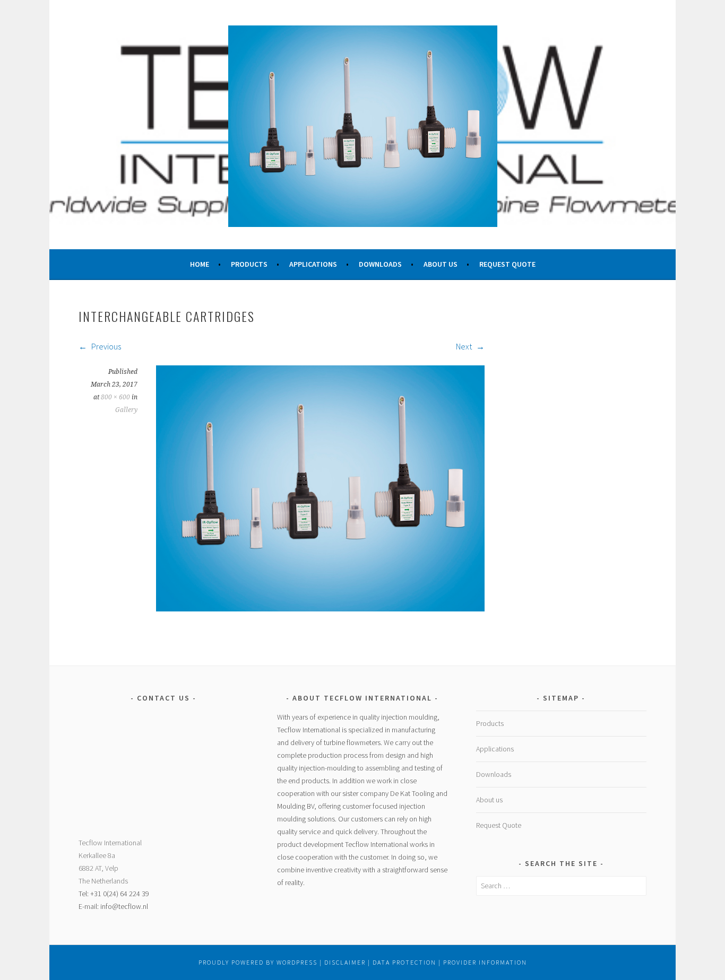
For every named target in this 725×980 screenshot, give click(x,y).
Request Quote (507, 264)
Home (199, 264)
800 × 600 (115, 397)
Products (249, 264)
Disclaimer (345, 962)
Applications (313, 264)
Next (464, 346)
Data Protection (404, 962)
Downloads (380, 264)
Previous (105, 346)
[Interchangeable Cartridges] (320, 608)
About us (441, 264)
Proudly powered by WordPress (257, 962)
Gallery (126, 410)
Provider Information (485, 962)
